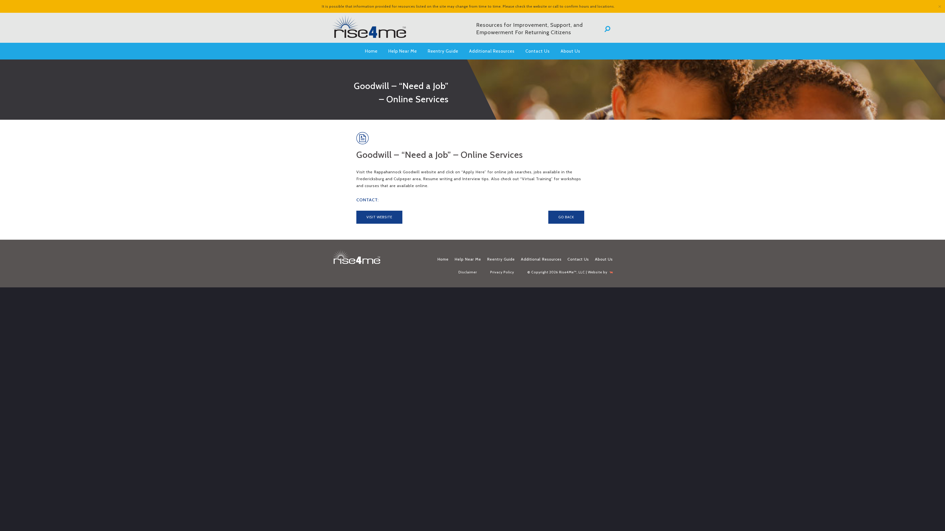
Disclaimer (467, 272)
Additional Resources (492, 51)
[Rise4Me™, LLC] (376, 26)
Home (371, 51)
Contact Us (537, 51)
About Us (570, 51)
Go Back (566, 217)
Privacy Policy (502, 272)
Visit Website (379, 217)
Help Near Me (402, 51)
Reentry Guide (443, 51)
